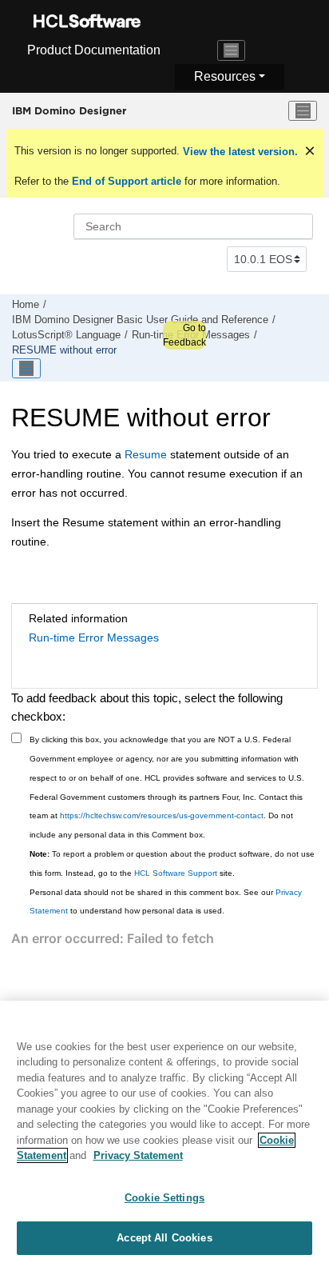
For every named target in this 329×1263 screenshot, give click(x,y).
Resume (146, 454)
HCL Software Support (175, 873)
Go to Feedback (184, 335)
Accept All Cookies (164, 1238)
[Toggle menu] (302, 111)
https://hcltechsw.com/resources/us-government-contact (162, 815)
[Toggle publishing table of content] (26, 368)
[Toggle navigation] (231, 50)
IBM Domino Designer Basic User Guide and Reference (140, 320)
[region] (164, 1132)
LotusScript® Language (66, 335)
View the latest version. (239, 152)
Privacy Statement (138, 1155)
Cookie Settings (164, 1198)
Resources (225, 76)
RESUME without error (64, 350)
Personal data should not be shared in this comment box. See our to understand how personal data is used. (166, 902)
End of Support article (126, 181)
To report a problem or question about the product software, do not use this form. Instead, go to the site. (172, 863)
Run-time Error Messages (94, 637)
